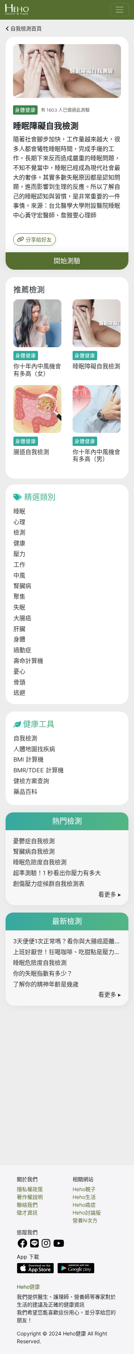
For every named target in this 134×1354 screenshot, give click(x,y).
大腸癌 (22, 618)
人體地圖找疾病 (34, 749)
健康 (19, 543)
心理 (19, 522)
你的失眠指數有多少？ (43, 973)
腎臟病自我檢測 (34, 851)
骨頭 (19, 682)
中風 (19, 575)
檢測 (19, 532)
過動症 (22, 650)
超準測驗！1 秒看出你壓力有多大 (57, 873)
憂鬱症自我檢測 (34, 841)
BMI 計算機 (28, 759)
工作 (19, 564)
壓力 (19, 554)
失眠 (19, 607)
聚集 (19, 596)
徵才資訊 (27, 1212)
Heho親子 (84, 1189)
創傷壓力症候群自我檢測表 (48, 883)
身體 (19, 639)
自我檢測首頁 (25, 28)
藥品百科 (25, 791)
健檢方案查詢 (31, 781)
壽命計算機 (28, 660)
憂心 (19, 671)
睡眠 (19, 511)
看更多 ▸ (109, 894)
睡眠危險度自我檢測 (40, 862)
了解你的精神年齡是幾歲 (46, 984)
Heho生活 (84, 1197)
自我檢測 (25, 738)
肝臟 (19, 628)
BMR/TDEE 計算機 (38, 770)
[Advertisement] (67, 1080)
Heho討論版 (87, 1212)
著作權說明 (30, 1197)
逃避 (19, 692)
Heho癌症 (84, 1205)
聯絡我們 (27, 1205)
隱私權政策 (30, 1189)
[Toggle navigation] (120, 9)
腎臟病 (22, 585)
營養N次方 (85, 1220)
